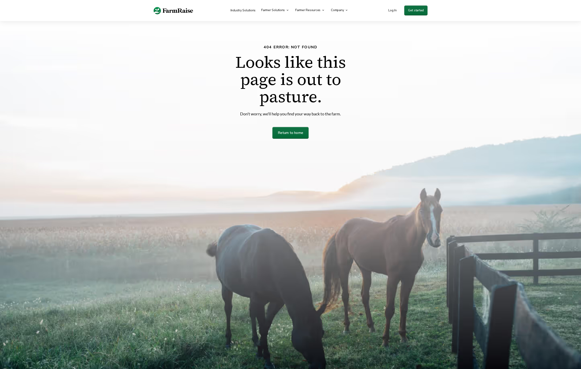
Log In (392, 10)
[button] (275, 10)
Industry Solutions (243, 10)
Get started (416, 10)
